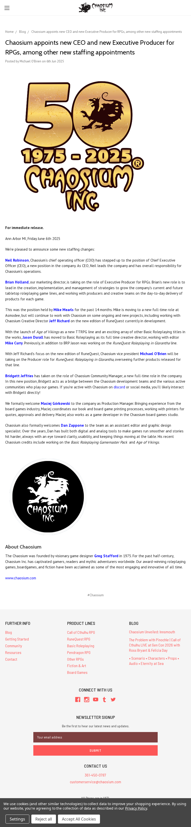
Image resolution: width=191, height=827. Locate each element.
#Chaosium (96, 595)
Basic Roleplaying (80, 645)
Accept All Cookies (79, 819)
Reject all (43, 819)
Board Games (77, 672)
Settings (17, 819)
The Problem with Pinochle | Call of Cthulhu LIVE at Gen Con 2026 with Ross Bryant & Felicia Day (155, 644)
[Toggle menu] (7, 8)
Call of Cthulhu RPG (81, 632)
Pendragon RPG (79, 652)
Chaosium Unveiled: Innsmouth (152, 631)
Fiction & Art (76, 665)
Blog (8, 632)
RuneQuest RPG (78, 639)
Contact (11, 659)
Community (13, 645)
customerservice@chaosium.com (95, 781)
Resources (13, 652)
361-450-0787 (95, 775)
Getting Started (17, 639)
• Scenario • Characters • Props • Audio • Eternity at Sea (154, 661)
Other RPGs (75, 659)
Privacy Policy (136, 808)
